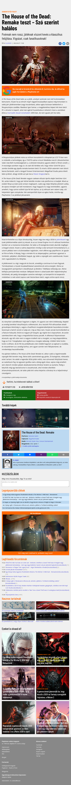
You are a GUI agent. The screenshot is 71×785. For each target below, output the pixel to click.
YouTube (39, 747)
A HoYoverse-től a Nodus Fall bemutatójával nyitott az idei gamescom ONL (26, 508)
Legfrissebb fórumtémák (14, 559)
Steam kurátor (40, 754)
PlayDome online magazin (10, 741)
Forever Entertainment (46, 441)
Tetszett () (10, 387)
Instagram (39, 749)
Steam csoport (40, 751)
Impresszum (5, 747)
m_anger (8, 43)
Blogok (4, 757)
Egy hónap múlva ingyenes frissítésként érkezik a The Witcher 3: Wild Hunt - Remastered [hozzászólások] (37, 572)
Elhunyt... (8, 579)
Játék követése (27, 387)
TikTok (38, 756)
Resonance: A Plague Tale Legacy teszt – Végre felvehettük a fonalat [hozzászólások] (31, 567)
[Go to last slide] (4, 418)
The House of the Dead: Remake (38, 432)
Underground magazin (8, 766)
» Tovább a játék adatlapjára (30, 446)
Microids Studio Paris (32, 441)
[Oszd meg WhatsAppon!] (52, 454)
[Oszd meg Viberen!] (41, 454)
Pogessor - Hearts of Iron (9, 768)
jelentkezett (61, 239)
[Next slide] (66, 418)
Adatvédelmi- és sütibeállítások (11, 781)
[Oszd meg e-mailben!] (67, 43)
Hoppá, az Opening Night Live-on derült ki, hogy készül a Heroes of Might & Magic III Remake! (32, 502)
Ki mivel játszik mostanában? (14, 569)
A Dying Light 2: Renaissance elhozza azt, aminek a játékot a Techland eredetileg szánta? (30, 505)
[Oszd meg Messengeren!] (30, 454)
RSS (3, 754)
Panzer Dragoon (39, 174)
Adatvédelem (6, 751)
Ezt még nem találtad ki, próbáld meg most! (35, 553)
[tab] (32, 426)
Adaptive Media (6, 777)
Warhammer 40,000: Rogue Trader (16, 576)
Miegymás (5, 771)
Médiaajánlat (6, 749)
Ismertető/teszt (9, 12)
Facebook (39, 745)
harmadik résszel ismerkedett (19, 113)
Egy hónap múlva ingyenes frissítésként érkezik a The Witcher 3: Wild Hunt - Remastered (30, 494)
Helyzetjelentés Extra (12, 595)
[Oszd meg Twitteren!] (64, 43)
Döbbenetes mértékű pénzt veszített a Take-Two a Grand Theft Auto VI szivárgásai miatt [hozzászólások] (37, 590)
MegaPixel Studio (34, 439)
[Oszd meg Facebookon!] (60, 43)
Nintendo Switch (33, 436)
